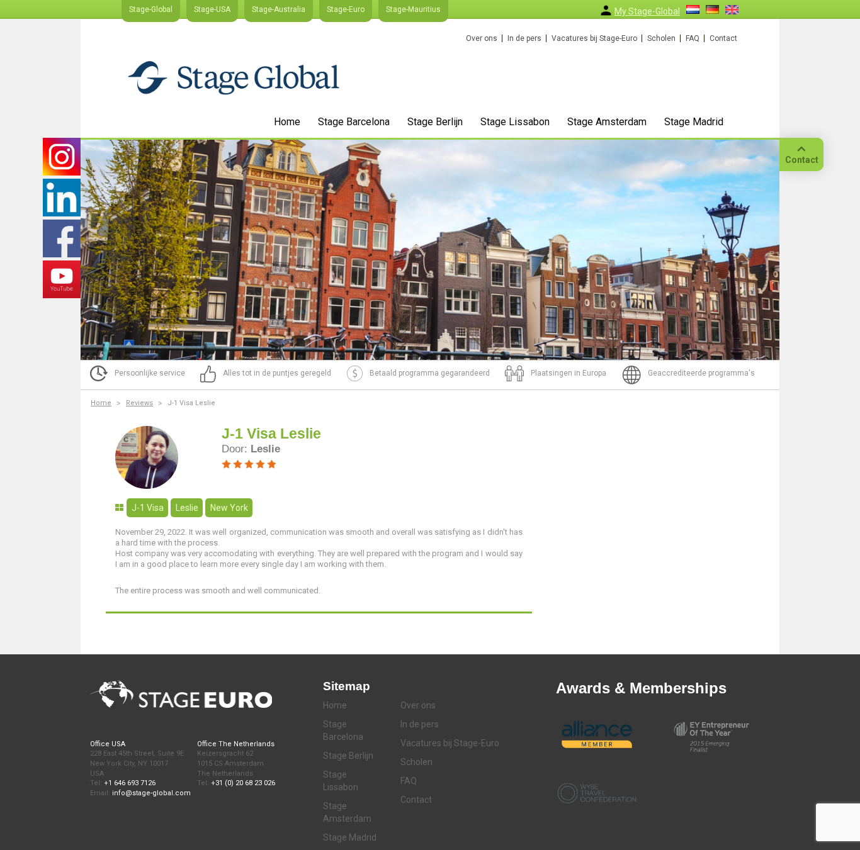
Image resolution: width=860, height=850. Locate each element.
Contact (723, 38)
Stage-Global (151, 9)
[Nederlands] (692, 9)
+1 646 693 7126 (130, 783)
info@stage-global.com (151, 793)
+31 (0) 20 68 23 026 (243, 783)
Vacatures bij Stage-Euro (594, 38)
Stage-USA (212, 9)
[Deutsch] (712, 9)
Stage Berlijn (435, 122)
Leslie (187, 508)
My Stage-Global (647, 11)
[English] (731, 9)
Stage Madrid (693, 122)
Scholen (661, 38)
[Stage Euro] (233, 77)
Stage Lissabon (515, 122)
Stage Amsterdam (607, 122)
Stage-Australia (278, 9)
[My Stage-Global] (606, 10)
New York (229, 508)
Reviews (139, 403)
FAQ (692, 38)
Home (287, 122)
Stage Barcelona (354, 122)
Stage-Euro (346, 9)
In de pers (524, 38)
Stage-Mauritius (413, 9)
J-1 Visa (148, 508)
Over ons (481, 38)
